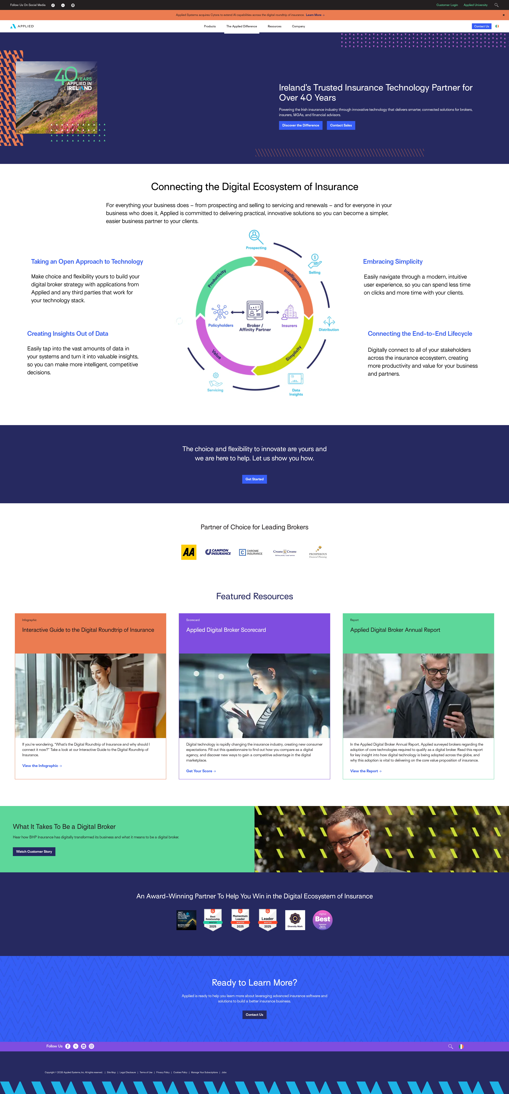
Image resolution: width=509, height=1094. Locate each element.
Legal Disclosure (128, 1072)
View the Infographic (40, 766)
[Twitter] (63, 5)
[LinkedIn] (72, 5)
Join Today (318, 24)
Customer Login (447, 5)
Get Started (254, 479)
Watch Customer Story (34, 852)
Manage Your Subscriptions (204, 1072)
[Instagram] (91, 1046)
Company (298, 26)
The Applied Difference (241, 26)
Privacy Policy (163, 1072)
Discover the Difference (300, 125)
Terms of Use (146, 1072)
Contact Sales (341, 125)
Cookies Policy (180, 1072)
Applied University (476, 5)
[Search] (496, 5)
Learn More (313, 15)
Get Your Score (199, 771)
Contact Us (481, 26)
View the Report (364, 771)
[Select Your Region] (497, 26)
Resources (274, 26)
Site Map (111, 1072)
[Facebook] (53, 5)
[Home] (22, 26)
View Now (318, 24)
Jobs (224, 1072)
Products (210, 26)
